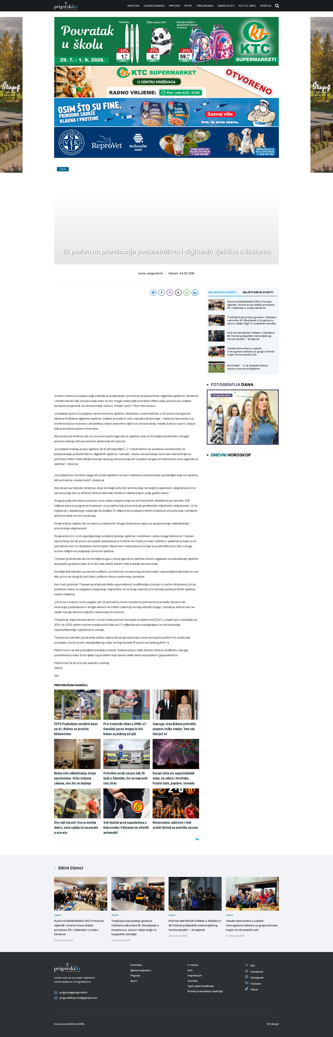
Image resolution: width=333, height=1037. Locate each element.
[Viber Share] (170, 292)
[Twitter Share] (178, 292)
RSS (252, 965)
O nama (193, 965)
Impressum (195, 975)
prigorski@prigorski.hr (74, 992)
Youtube (255, 983)
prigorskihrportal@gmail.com (78, 998)
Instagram (257, 977)
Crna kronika (204, 5)
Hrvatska (133, 5)
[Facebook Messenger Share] (153, 292)
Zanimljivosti (225, 5)
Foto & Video (247, 5)
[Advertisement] (126, 321)
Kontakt (193, 981)
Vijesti (62, 169)
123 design (273, 1024)
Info (190, 970)
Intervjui (265, 5)
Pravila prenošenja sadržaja (205, 991)
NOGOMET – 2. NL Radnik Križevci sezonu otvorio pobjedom (247, 367)
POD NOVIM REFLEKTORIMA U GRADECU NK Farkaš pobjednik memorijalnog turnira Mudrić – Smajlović (251, 336)
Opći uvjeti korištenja (201, 986)
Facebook (256, 971)
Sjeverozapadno (154, 5)
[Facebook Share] (161, 292)
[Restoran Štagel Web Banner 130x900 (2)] (11, 172)
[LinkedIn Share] (195, 292)
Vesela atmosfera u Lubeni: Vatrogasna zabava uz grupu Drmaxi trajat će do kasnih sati (250, 351)
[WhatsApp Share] (186, 292)
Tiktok (254, 989)
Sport (188, 5)
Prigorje (174, 5)
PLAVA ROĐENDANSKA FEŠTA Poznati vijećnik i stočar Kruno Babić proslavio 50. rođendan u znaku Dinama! (251, 305)
